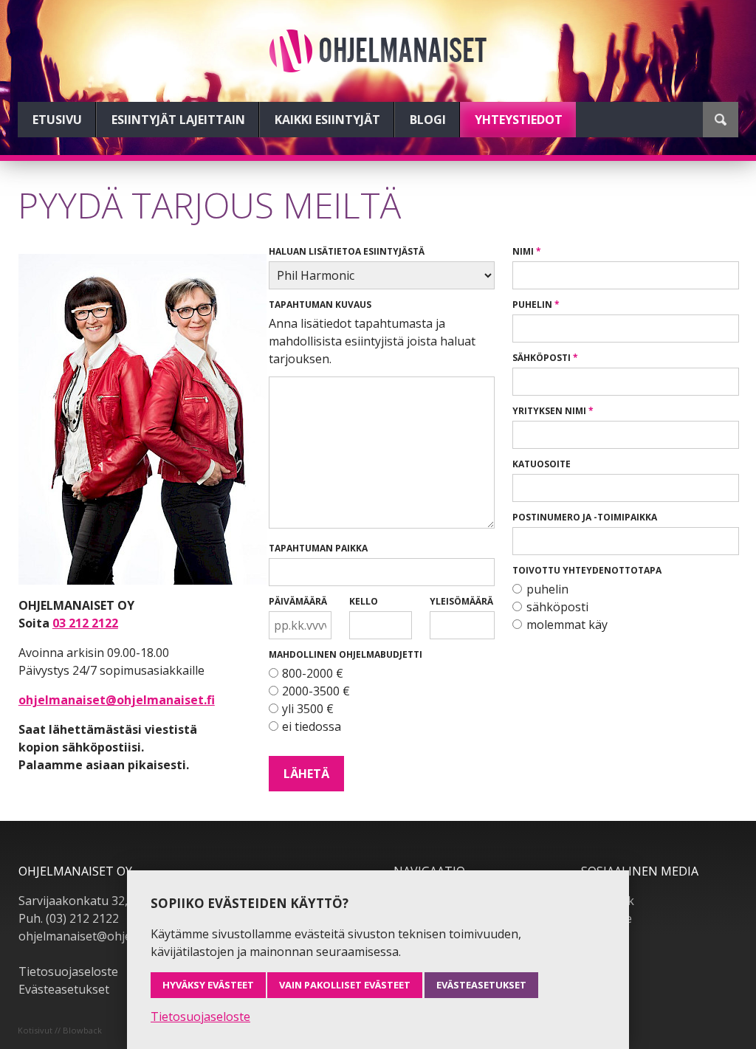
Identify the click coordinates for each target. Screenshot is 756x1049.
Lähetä (306, 774)
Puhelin (532, 304)
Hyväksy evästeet (208, 984)
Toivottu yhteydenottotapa (587, 570)
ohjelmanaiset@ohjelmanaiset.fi (116, 700)
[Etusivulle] (378, 51)
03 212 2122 (85, 623)
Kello (363, 601)
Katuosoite (541, 464)
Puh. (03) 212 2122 (68, 918)
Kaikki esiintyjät (327, 119)
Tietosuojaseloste (68, 971)
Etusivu (57, 119)
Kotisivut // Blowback (60, 1030)
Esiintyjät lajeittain (178, 119)
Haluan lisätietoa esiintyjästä (347, 251)
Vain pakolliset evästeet (344, 984)
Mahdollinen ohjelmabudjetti (345, 654)
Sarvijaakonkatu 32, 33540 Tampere (118, 900)
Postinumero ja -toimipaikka (584, 517)
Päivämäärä (298, 601)
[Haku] (720, 119)
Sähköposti (541, 357)
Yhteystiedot (519, 119)
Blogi (428, 119)
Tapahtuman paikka (318, 548)
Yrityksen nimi (549, 411)
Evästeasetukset (63, 989)
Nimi (523, 251)
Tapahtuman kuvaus (320, 304)
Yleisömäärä (461, 601)
